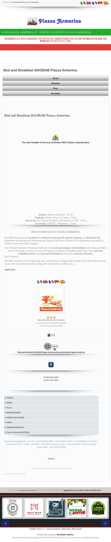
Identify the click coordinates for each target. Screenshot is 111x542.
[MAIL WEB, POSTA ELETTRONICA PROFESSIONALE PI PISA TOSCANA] (34, 508)
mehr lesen (10, 269)
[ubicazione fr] (94, 3)
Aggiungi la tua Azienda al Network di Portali (81, 490)
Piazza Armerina (53, 529)
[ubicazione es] (106, 3)
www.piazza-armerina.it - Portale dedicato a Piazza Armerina (46, 32)
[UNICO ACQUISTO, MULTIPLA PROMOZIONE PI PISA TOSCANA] (77, 508)
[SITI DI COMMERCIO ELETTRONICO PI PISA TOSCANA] (98, 508)
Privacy (51, 459)
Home (55, 78)
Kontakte (55, 93)
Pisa (39, 529)
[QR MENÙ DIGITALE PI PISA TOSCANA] (55, 508)
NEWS (9, 403)
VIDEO (9, 423)
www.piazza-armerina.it (28, 490)
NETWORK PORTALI (65, 535)
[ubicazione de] (100, 3)
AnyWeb (32, 529)
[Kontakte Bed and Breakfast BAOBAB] (51, 335)
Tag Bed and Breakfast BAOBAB (15, 474)
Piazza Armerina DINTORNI (18, 432)
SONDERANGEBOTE (15, 427)
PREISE (10, 398)
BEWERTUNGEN (14, 413)
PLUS (9, 408)
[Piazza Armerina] (55, 21)
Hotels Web (66, 529)
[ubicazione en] (89, 3)
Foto (55, 88)
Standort (55, 83)
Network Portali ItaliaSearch (25, 2)
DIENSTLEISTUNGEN (15, 418)
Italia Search (77, 529)
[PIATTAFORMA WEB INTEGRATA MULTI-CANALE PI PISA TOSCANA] (13, 508)
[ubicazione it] (83, 3)
